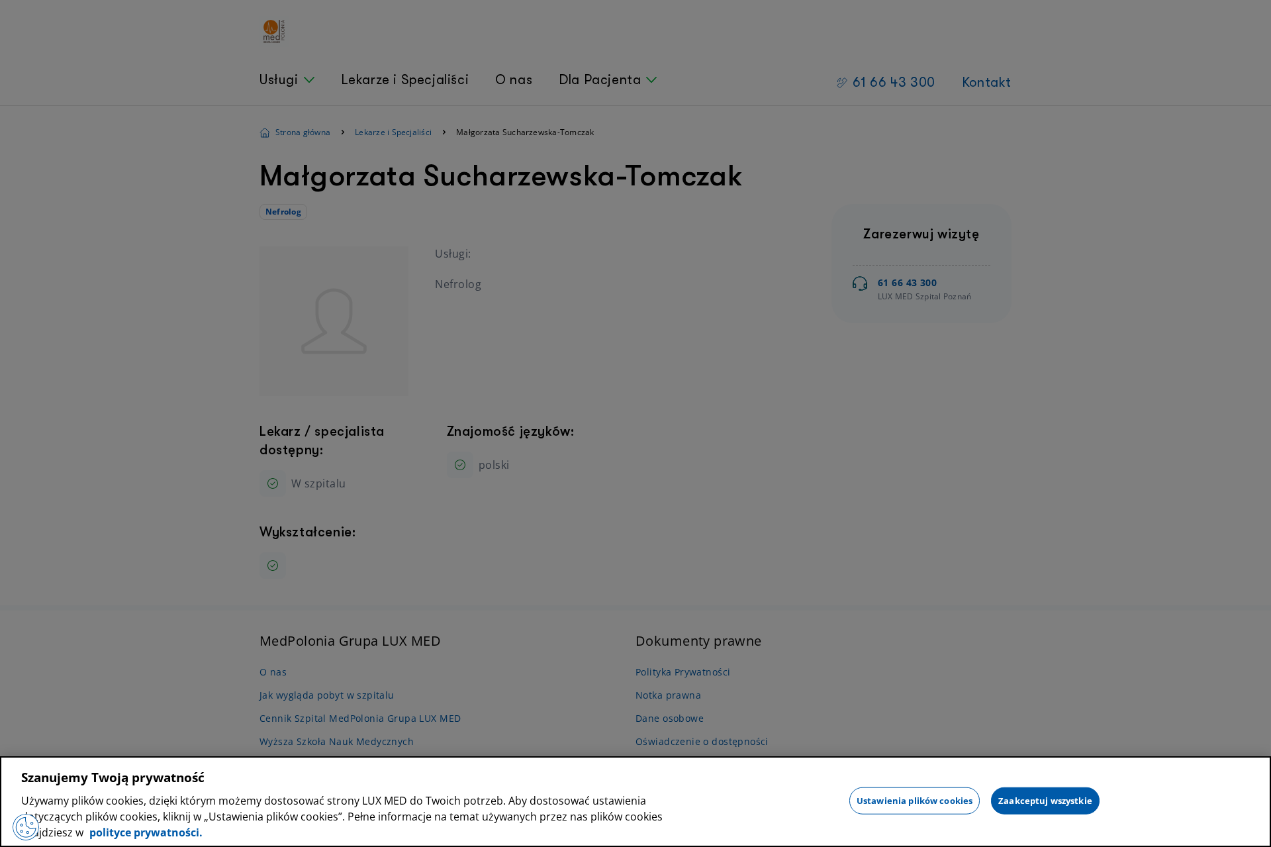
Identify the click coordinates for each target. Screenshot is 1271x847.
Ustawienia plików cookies (914, 800)
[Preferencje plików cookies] (26, 827)
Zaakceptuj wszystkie (1045, 800)
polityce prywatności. (145, 832)
